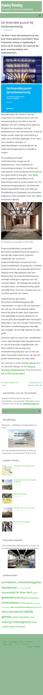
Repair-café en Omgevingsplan (22, 522)
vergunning (24, 617)
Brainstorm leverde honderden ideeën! (34, 384)
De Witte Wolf (24, 592)
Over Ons (25, 644)
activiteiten (9, 582)
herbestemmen (10, 602)
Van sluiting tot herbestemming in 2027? (24, 466)
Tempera (30, 646)
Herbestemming (8, 644)
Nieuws (21, 642)
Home (5, 642)
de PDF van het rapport (15, 373)
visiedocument (8, 626)
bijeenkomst (9, 587)
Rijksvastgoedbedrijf (12, 611)
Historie (17, 644)
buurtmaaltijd (8, 592)
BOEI (35, 175)
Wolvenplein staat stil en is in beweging (24, 508)
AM (17, 583)
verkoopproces (21, 622)
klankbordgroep (26, 603)
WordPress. (37, 646)
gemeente (8, 597)
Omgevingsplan (6, 607)
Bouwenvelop (20, 588)
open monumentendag (20, 607)
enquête (35, 593)
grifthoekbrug (20, 598)
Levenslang (36, 603)
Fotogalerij (29, 642)
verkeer (32, 617)
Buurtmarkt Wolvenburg (20, 494)
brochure (28, 588)
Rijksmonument (35, 607)
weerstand (20, 626)
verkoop (7, 622)
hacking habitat (33, 598)
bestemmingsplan (30, 582)
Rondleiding (13, 642)
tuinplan (14, 617)
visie (34, 622)
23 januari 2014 (8, 30)
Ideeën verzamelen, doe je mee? (10, 384)
